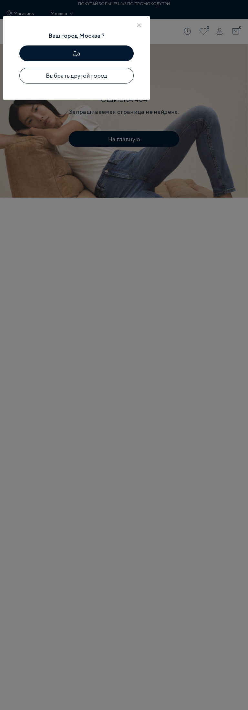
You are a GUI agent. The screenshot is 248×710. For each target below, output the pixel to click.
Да (76, 53)
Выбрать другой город (77, 75)
